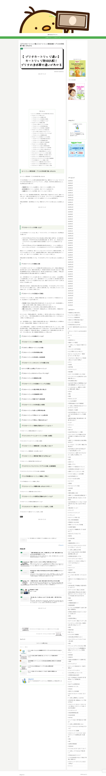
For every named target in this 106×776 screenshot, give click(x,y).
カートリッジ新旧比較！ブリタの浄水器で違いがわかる (42, 113)
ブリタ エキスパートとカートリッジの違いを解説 (41, 152)
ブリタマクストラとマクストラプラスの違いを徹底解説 (42, 158)
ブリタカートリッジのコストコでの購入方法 (40, 129)
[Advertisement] (42, 82)
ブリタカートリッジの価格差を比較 (40, 135)
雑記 (22, 516)
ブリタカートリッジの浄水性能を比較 (40, 126)
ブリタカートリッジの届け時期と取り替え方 (41, 138)
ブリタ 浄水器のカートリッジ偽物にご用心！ (40, 160)
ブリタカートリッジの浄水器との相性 (38, 144)
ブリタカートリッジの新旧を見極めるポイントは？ (41, 163)
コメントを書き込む (42, 643)
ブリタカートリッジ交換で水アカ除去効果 (41, 142)
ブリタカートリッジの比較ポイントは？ (40, 120)
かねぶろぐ (31, 679)
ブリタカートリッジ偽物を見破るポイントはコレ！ (41, 151)
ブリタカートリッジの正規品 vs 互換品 (40, 119)
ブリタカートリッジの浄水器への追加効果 (41, 127)
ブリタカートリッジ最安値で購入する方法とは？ (41, 156)
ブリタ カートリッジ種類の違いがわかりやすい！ (41, 161)
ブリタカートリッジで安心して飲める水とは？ (42, 149)
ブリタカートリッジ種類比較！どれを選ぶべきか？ (41, 154)
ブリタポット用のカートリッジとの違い (40, 124)
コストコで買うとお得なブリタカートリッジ (41, 131)
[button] (85, 80)
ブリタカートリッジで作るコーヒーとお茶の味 (42, 147)
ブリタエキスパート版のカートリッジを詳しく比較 (41, 165)
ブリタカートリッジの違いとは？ (38, 115)
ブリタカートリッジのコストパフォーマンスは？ (42, 133)
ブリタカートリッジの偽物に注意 (39, 117)
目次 (40, 111)
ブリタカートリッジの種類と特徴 (38, 122)
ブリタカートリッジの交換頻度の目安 (40, 140)
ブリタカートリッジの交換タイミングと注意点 (40, 136)
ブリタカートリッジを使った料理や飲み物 (41, 145)
